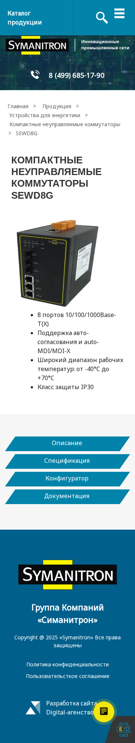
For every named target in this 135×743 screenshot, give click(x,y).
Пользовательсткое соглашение (68, 676)
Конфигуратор (66, 478)
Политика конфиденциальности (67, 664)
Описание (67, 443)
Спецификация (67, 460)
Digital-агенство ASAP (78, 712)
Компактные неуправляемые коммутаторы (64, 124)
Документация (66, 496)
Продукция (56, 106)
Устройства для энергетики (44, 115)
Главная (18, 106)
